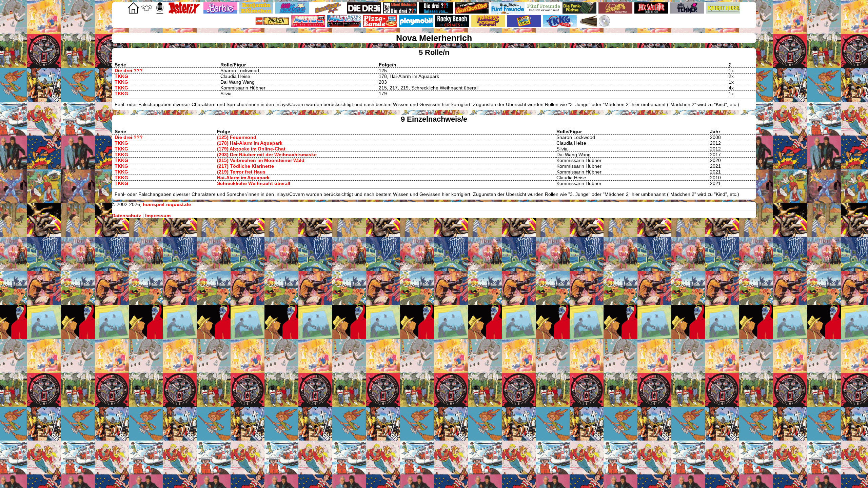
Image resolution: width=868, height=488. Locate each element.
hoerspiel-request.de (167, 204)
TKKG (121, 76)
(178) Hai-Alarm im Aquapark (249, 143)
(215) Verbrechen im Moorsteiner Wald (260, 160)
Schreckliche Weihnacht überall (253, 183)
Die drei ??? (129, 70)
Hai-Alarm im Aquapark (243, 177)
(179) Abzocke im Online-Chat (251, 148)
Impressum (158, 215)
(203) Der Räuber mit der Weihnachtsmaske (267, 154)
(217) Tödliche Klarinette (245, 166)
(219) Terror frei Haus (241, 172)
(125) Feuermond (236, 137)
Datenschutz (126, 215)
